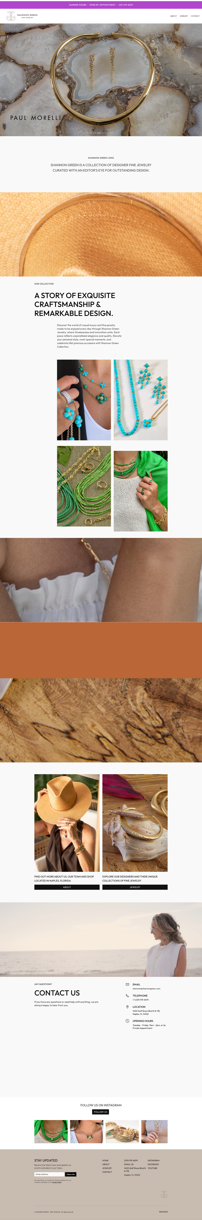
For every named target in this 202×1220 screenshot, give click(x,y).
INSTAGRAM (153, 1160)
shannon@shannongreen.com (146, 988)
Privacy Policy (56, 1182)
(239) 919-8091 (131, 1160)
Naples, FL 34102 (132, 1175)
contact (195, 16)
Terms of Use (163, 1211)
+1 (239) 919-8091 (141, 999)
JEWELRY (184, 16)
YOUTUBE (152, 1168)
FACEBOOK (153, 1164)
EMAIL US (128, 1164)
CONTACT (107, 1172)
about (173, 16)
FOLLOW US (100, 1111)
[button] (15, 79)
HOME (105, 1160)
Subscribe (71, 1174)
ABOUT (67, 887)
